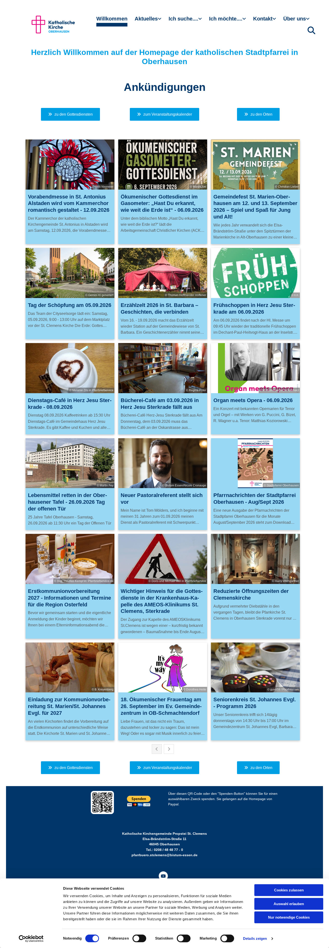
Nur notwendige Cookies (289, 917)
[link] (148, 21)
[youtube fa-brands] (163, 876)
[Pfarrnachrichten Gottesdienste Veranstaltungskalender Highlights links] (160, 21)
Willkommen (111, 19)
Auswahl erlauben (289, 904)
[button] (70, 114)
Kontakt (262, 19)
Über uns (294, 19)
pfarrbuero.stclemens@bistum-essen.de (164, 855)
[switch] (139, 938)
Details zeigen (255, 938)
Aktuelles (146, 19)
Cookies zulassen (289, 890)
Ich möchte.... (225, 19)
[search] (311, 30)
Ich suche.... (183, 19)
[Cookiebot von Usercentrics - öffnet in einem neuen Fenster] (31, 938)
